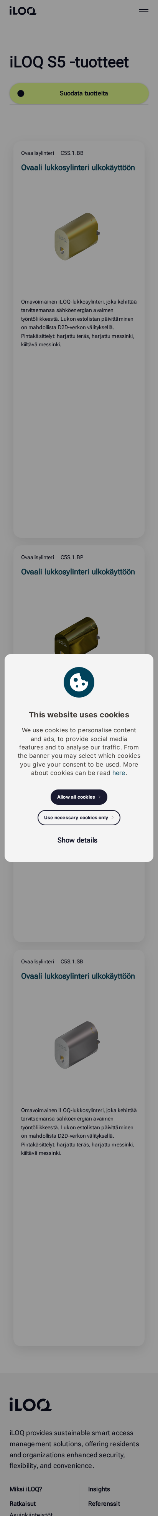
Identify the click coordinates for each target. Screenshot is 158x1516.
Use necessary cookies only (76, 817)
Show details (77, 840)
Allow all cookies (76, 797)
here (118, 772)
